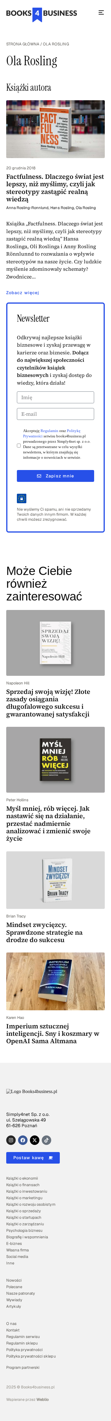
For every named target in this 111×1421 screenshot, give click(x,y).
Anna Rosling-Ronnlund (27, 207)
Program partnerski (22, 1367)
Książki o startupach (23, 1217)
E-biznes (14, 1243)
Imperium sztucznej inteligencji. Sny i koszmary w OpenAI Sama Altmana (52, 1034)
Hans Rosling (62, 207)
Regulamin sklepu (22, 1343)
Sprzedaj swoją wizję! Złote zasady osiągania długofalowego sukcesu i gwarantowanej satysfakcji (48, 703)
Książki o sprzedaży (23, 1210)
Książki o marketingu (24, 1197)
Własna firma (17, 1250)
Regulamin (49, 431)
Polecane (14, 1286)
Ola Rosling (86, 207)
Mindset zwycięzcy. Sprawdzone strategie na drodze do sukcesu (44, 932)
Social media (17, 1256)
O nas (11, 1323)
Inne (10, 1263)
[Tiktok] (46, 1140)
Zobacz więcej (22, 292)
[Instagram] (11, 1140)
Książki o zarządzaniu (25, 1223)
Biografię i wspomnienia (27, 1237)
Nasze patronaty (20, 1293)
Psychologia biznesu (24, 1230)
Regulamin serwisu (23, 1336)
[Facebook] (23, 1140)
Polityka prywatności (24, 1349)
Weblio (42, 1399)
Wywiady (14, 1299)
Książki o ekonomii (22, 1178)
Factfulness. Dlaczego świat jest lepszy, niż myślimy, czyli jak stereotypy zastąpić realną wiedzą (55, 187)
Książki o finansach (23, 1184)
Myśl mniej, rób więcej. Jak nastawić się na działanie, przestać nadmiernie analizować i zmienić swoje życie (48, 823)
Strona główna (22, 44)
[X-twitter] (34, 1140)
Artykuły (13, 1306)
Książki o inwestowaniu (26, 1191)
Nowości (14, 1280)
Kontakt (13, 1330)
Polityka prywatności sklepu (31, 1356)
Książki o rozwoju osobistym (30, 1204)
